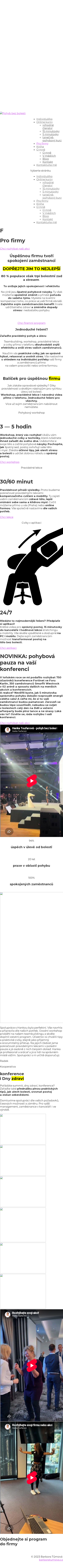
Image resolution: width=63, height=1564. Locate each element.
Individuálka (44, 118)
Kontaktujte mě (46, 164)
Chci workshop (9, 462)
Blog (46, 158)
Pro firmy (42, 143)
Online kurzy (44, 122)
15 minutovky (51, 131)
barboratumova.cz (51, 1559)
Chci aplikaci (8, 647)
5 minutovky (51, 134)
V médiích (49, 155)
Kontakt (48, 161)
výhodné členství (48, 127)
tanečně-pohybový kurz (52, 139)
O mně (40, 149)
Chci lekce (6, 517)
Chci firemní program (32, 323)
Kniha (40, 146)
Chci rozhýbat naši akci (15, 248)
